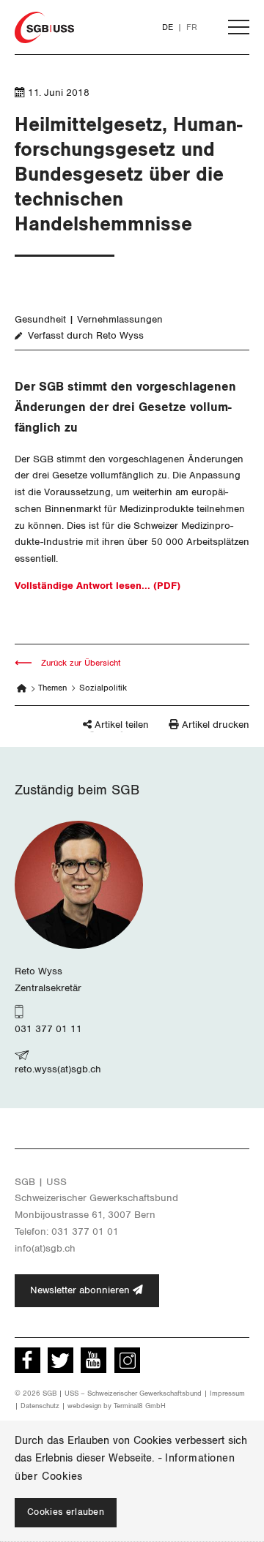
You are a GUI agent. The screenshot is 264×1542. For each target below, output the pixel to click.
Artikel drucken (215, 725)
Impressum (227, 1393)
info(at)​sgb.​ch (45, 1249)
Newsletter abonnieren (81, 1290)
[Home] (21, 688)
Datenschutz (40, 1406)
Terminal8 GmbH (140, 1406)
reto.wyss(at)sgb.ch (58, 1069)
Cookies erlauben (65, 1512)
